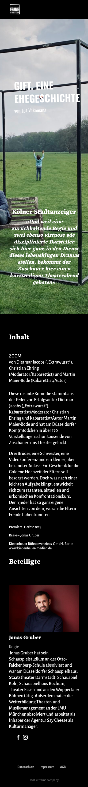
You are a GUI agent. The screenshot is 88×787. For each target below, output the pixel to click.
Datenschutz (25, 767)
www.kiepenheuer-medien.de (30, 548)
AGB (63, 767)
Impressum (47, 767)
